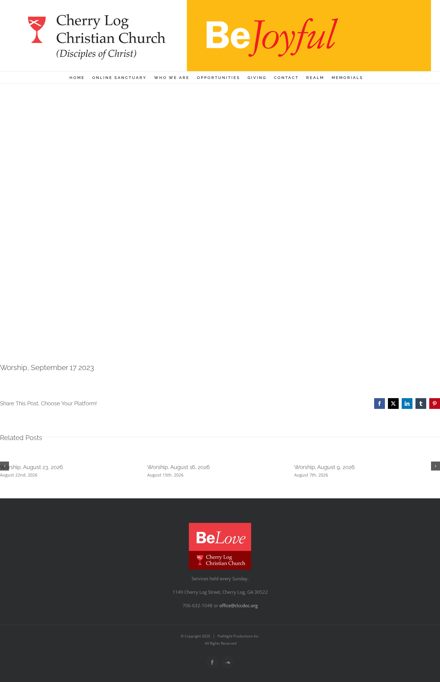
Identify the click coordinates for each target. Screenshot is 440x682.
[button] (4, 466)
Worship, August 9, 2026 (324, 467)
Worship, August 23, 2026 (31, 467)
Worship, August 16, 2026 (178, 467)
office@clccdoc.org (238, 605)
